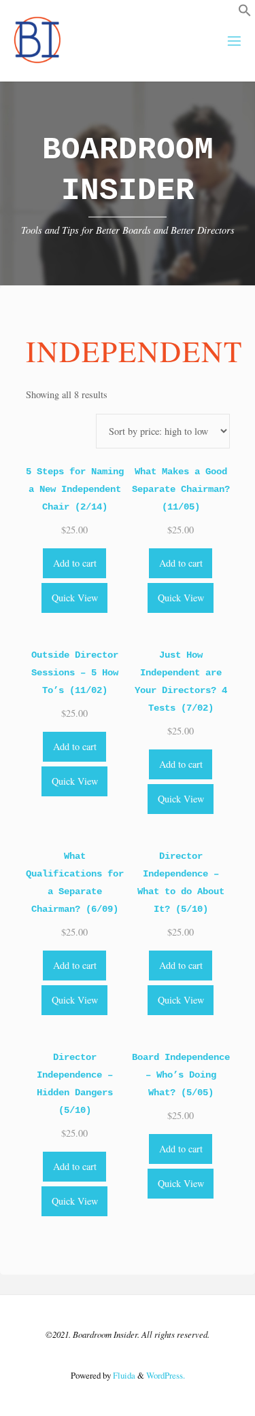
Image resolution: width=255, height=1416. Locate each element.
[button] (245, 13)
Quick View (75, 597)
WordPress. (165, 1375)
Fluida (123, 1375)
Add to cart (75, 562)
